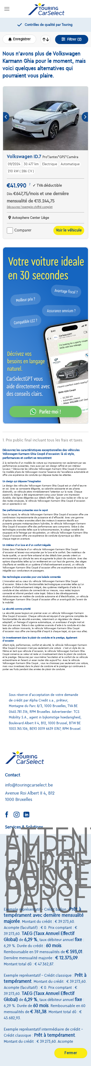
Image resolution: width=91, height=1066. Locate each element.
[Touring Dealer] (46, 9)
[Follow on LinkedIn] (28, 815)
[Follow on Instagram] (18, 815)
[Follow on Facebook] (8, 815)
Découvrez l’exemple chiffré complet (30, 206)
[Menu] (7, 9)
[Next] (85, 117)
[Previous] (6, 117)
